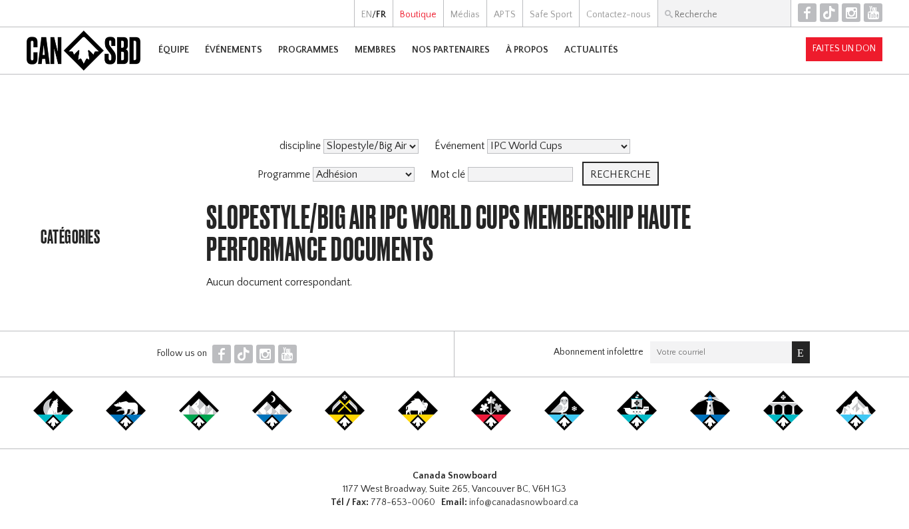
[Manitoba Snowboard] (418, 428)
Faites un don (844, 48)
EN (366, 14)
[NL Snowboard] (856, 428)
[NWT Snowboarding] (126, 428)
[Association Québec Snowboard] (564, 428)
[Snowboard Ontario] (491, 428)
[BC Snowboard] (199, 428)
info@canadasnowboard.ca (523, 502)
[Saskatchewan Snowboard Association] (345, 428)
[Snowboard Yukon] (53, 428)
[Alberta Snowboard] (272, 428)
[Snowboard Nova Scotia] (710, 428)
